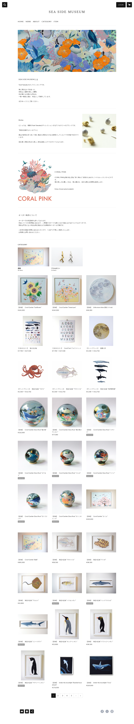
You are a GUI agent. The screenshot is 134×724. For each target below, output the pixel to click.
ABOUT (36, 21)
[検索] (4, 4)
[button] (121, 4)
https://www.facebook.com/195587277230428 (102, 711)
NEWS (28, 21)
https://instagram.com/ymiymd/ (112, 711)
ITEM (56, 21)
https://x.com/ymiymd (107, 711)
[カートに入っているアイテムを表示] (129, 4)
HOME (21, 21)
